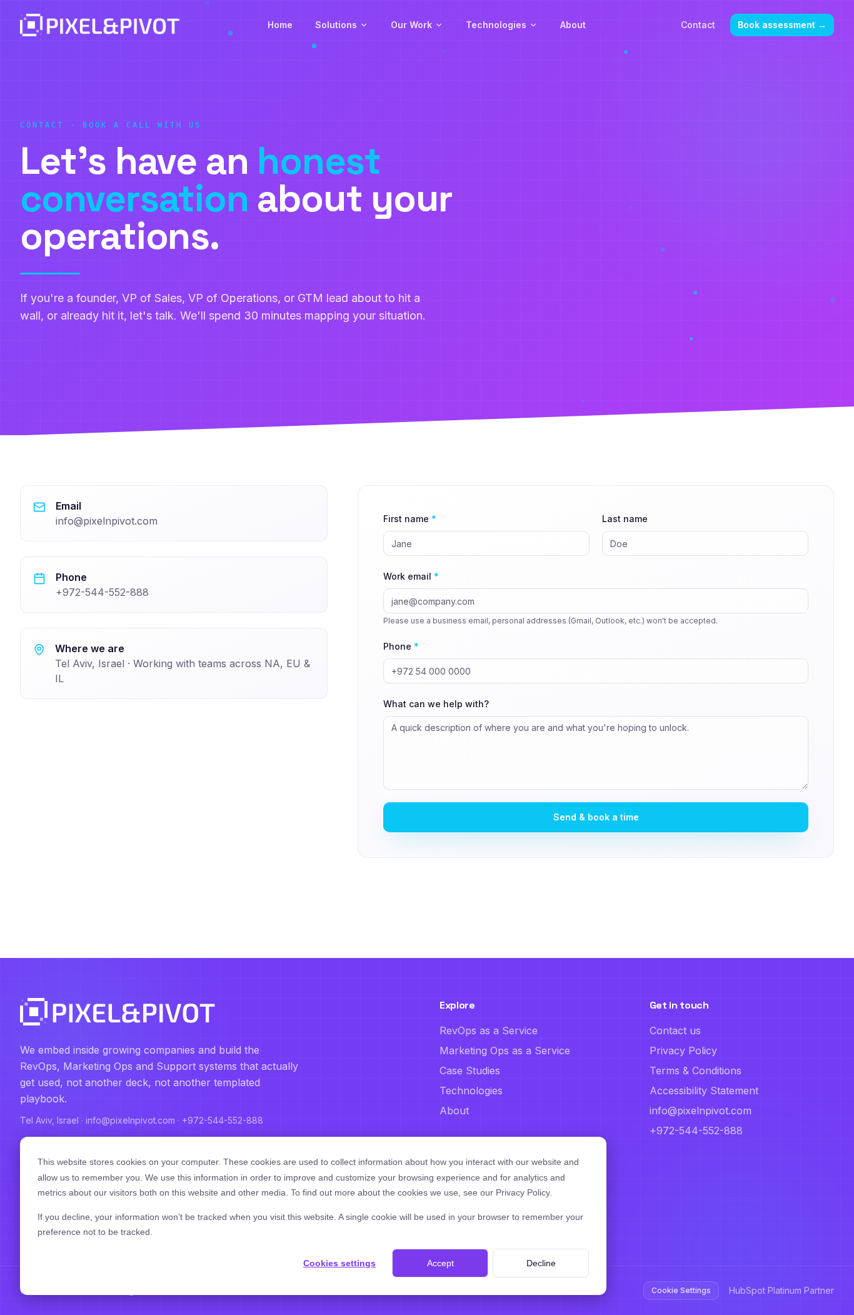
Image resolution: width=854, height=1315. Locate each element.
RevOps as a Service (489, 1030)
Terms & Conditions (695, 1070)
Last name (625, 518)
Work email (411, 576)
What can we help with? (436, 703)
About (573, 24)
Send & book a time (596, 817)
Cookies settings (339, 1263)
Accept (440, 1263)
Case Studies (470, 1070)
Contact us (675, 1030)
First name (409, 518)
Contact (698, 24)
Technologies (496, 24)
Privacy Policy (683, 1050)
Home (280, 24)
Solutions (336, 24)
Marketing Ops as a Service (505, 1050)
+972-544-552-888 (102, 592)
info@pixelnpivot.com (107, 521)
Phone (401, 646)
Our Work (411, 24)
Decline (541, 1263)
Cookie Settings (681, 1290)
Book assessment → (782, 24)
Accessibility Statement (704, 1090)
